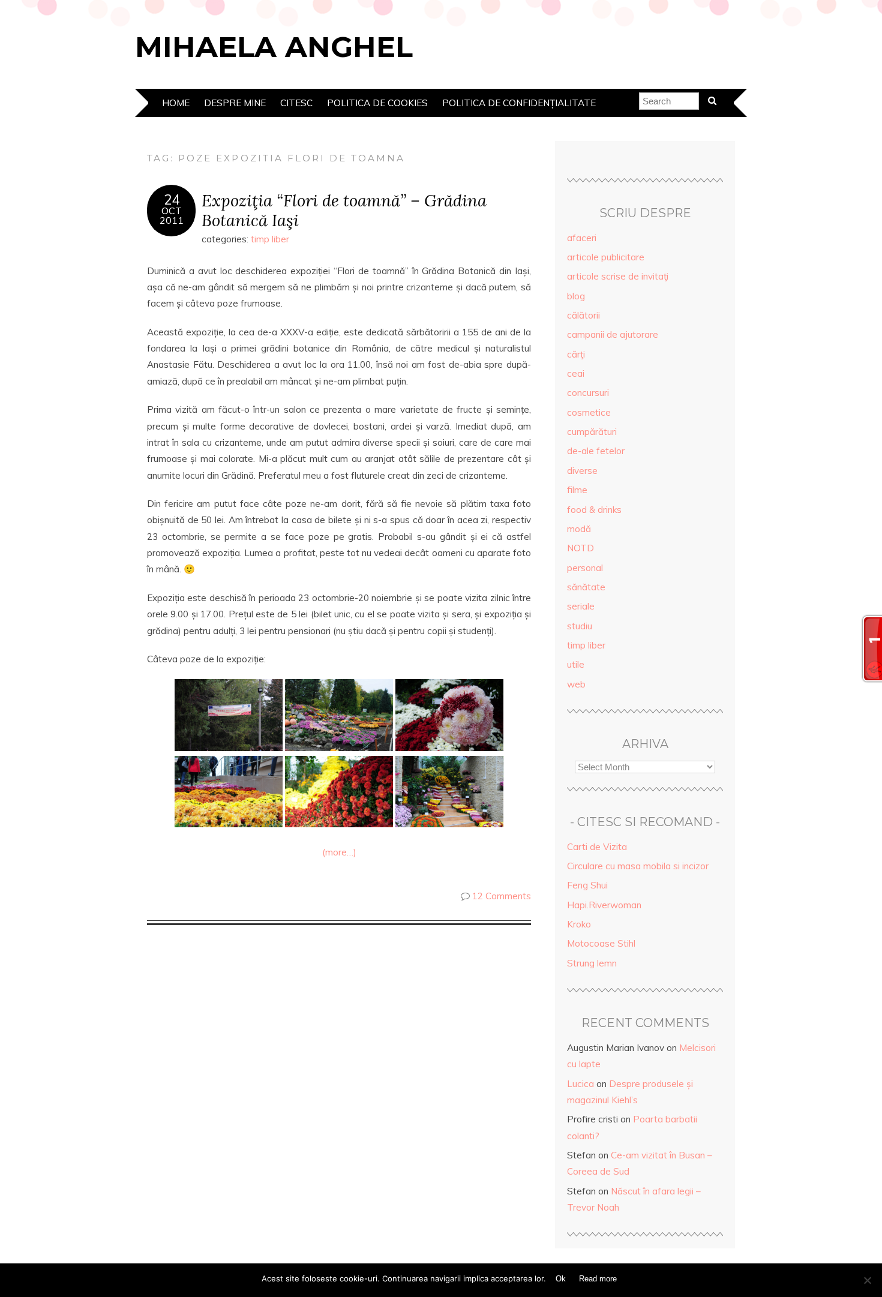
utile (575, 664)
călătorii (583, 315)
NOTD (580, 548)
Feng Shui (587, 885)
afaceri (581, 238)
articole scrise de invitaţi (617, 276)
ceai (575, 373)
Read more (598, 1278)
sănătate (586, 587)
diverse (582, 470)
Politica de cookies (377, 103)
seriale (581, 606)
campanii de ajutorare (612, 334)
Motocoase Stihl (601, 943)
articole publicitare (605, 257)
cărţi (576, 354)
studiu (579, 626)
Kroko (579, 924)
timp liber (270, 239)
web (576, 684)
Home (176, 103)
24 (171, 199)
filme (577, 490)
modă (579, 529)
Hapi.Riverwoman (604, 905)
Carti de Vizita (597, 846)
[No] (867, 1280)
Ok (561, 1278)
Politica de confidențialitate (519, 103)
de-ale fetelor (596, 451)
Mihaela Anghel (274, 46)
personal (585, 568)
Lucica (580, 1083)
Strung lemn (592, 963)
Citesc (296, 103)
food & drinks (594, 509)
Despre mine (235, 103)
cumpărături (592, 431)
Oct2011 (172, 215)
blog (576, 296)
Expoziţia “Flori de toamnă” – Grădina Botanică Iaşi (344, 210)
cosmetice (589, 412)
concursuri (588, 392)
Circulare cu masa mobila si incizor (638, 866)
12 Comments (501, 896)
